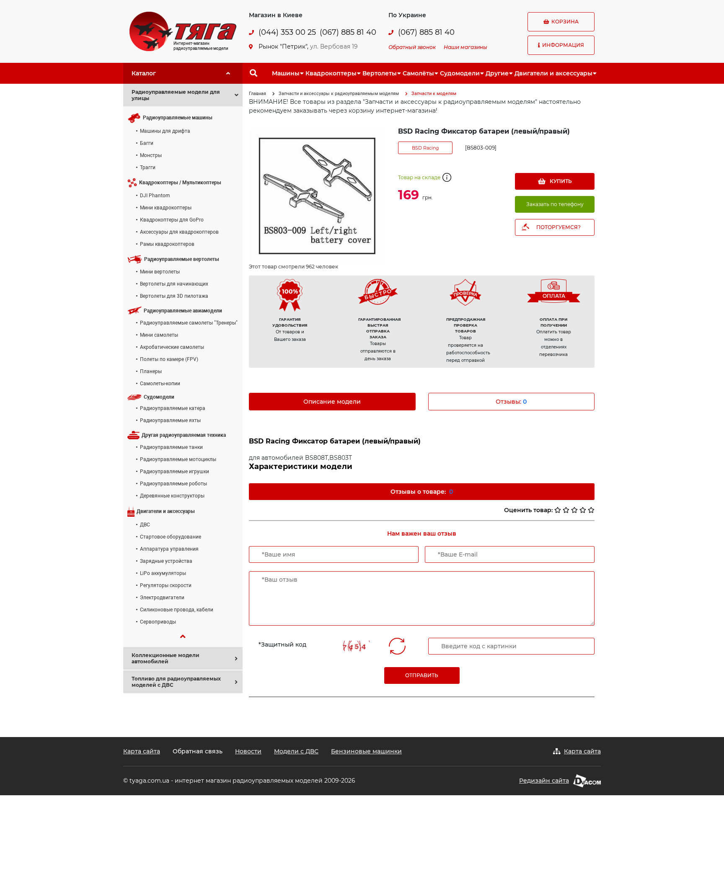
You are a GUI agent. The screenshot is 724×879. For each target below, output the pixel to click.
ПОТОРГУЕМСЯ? (558, 227)
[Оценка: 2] (566, 510)
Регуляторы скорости (165, 585)
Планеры (151, 371)
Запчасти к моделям (433, 93)
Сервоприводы (158, 622)
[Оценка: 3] (574, 510)
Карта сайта (141, 751)
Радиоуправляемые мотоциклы (178, 459)
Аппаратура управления (169, 549)
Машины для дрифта (165, 131)
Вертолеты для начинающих (174, 284)
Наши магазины (465, 47)
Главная (257, 93)
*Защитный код (282, 644)
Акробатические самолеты (172, 347)
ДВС (145, 525)
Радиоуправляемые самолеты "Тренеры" (189, 323)
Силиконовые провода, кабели (176, 610)
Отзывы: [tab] (511, 401)
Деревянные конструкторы (172, 496)
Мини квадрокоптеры (165, 208)
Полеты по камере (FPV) (169, 359)
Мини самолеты (159, 335)
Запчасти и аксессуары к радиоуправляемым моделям (339, 93)
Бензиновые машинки (366, 751)
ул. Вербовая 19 (334, 46)
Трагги (147, 167)
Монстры (151, 155)
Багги (146, 143)
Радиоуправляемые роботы (173, 484)
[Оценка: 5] (591, 510)
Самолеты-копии (160, 384)
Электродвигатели (162, 598)
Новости (248, 751)
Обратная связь (197, 751)
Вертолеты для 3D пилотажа (174, 296)
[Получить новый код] (397, 646)
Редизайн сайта (544, 780)
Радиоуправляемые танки (171, 447)
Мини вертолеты (160, 272)
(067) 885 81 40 (348, 32)
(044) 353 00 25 (287, 32)
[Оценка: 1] (557, 510)
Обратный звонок (412, 47)
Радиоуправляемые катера (172, 408)
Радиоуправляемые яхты (170, 420)
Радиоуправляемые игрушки (174, 471)
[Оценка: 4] (582, 510)
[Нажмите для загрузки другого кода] (354, 646)
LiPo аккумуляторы (163, 573)
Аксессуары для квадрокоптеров (179, 232)
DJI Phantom (155, 195)
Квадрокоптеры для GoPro (172, 220)
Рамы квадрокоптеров (167, 244)
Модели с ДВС (296, 751)
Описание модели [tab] (332, 401)
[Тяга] (182, 31)
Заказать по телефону (555, 204)
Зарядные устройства (166, 561)
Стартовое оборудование (170, 537)
